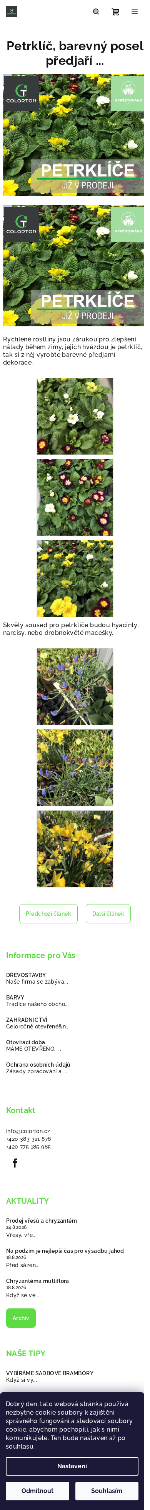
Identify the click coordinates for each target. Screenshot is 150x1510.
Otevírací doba (25, 1042)
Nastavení (72, 1466)
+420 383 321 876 (28, 1139)
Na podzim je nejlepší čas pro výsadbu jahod (65, 1251)
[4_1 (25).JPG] (75, 578)
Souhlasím (106, 1491)
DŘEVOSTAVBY (26, 975)
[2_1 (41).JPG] (75, 686)
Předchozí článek (48, 914)
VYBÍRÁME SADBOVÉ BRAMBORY (49, 1373)
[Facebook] (15, 1163)
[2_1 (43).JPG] (75, 848)
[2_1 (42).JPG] (75, 767)
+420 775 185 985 (28, 1147)
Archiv (21, 1318)
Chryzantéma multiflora (37, 1281)
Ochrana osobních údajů (38, 1064)
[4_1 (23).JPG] (75, 416)
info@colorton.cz (28, 1131)
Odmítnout (37, 1491)
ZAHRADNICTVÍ (27, 1020)
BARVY (15, 997)
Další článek (108, 914)
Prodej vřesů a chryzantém (41, 1220)
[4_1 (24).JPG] (75, 497)
